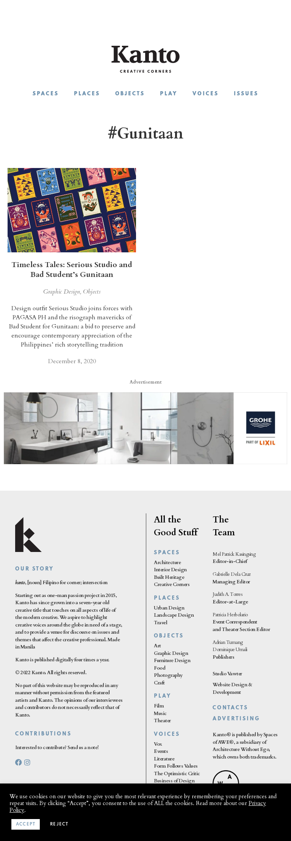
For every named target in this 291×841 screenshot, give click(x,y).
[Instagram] (27, 762)
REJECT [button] (59, 824)
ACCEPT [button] (25, 824)
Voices (205, 94)
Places (87, 94)
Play (168, 94)
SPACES (167, 552)
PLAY (162, 696)
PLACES (167, 598)
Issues (246, 94)
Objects (130, 94)
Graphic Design (61, 292)
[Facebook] (18, 762)
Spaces (46, 94)
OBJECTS (169, 636)
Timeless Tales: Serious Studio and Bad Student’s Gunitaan (71, 270)
